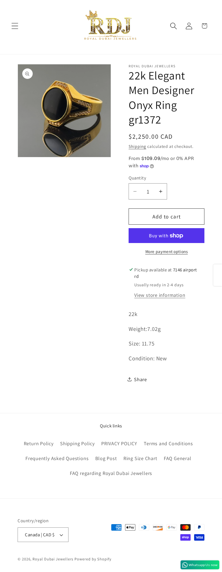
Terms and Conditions (168, 443)
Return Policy (39, 443)
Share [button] (140, 379)
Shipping (137, 146)
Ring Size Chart (140, 458)
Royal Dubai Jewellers (52, 558)
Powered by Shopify (92, 558)
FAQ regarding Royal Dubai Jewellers (111, 473)
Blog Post (106, 458)
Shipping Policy (77, 443)
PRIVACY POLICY (119, 443)
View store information (159, 295)
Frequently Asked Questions (57, 458)
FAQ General (177, 458)
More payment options (166, 251)
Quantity (137, 178)
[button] (14, 26)
